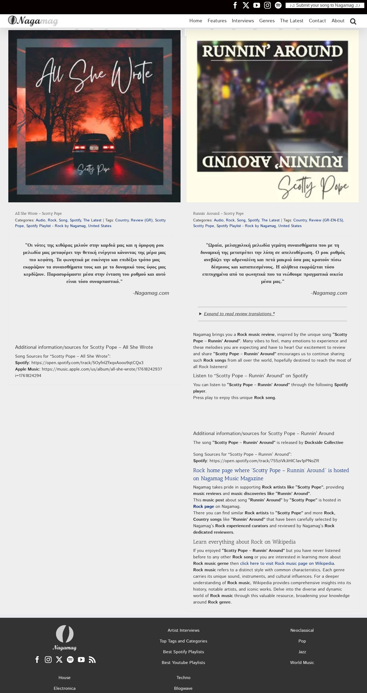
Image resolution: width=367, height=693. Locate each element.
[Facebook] (37, 659)
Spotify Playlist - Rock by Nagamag (56, 226)
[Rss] (92, 659)
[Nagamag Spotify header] (280, 5)
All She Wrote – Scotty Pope (38, 213)
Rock (52, 220)
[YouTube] (81, 659)
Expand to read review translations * (239, 314)
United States (99, 226)
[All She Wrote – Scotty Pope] (94, 116)
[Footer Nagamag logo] (65, 626)
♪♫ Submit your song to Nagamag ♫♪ (325, 5)
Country (121, 220)
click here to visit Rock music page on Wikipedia (287, 564)
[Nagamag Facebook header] (237, 5)
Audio (40, 220)
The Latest (92, 220)
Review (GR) (142, 220)
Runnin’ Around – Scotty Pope (218, 213)
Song (63, 220)
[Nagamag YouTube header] (258, 5)
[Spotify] (70, 659)
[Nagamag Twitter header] (248, 5)
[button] (353, 21)
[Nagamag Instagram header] (269, 5)
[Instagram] (48, 659)
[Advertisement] (183, 78)
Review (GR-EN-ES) (326, 220)
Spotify (75, 220)
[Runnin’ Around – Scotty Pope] (272, 116)
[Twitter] (59, 659)
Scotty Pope (203, 226)
